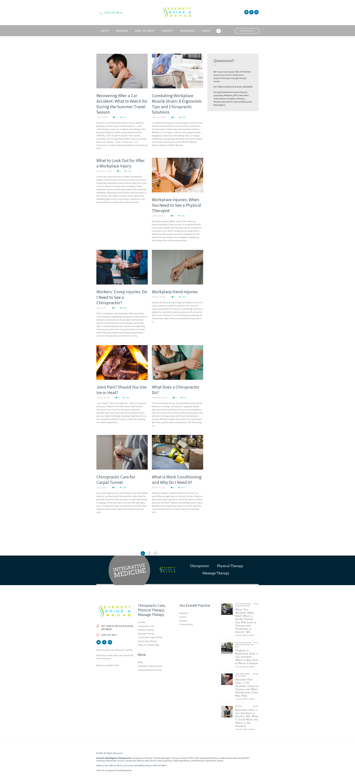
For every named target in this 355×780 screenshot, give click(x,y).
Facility (183, 616)
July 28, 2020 (101, 487)
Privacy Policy (186, 624)
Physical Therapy (146, 629)
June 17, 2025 (101, 117)
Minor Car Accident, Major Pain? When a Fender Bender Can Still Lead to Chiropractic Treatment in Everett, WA (245, 621)
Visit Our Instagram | (106, 770)
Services (142, 622)
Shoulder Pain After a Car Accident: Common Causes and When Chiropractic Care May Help (247, 687)
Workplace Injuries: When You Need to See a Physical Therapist (176, 205)
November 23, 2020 (159, 397)
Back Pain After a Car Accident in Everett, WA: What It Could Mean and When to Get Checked (246, 718)
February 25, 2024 (159, 117)
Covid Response (123, 770)
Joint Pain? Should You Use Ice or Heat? (121, 389)
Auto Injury (239, 604)
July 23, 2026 (240, 666)
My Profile (114, 665)
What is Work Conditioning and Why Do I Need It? (176, 479)
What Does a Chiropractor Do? (176, 389)
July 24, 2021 (101, 308)
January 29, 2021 (103, 397)
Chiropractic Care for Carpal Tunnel (115, 479)
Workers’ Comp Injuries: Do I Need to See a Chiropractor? (121, 297)
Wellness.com (103, 665)
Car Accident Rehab (242, 606)
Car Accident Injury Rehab (150, 637)
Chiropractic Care (146, 626)
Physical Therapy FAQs (148, 645)
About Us (184, 613)
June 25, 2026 (240, 699)
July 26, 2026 (240, 635)
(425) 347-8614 (109, 634)
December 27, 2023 (103, 171)
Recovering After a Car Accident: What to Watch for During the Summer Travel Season (122, 104)
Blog (140, 662)
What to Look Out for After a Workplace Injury (120, 163)
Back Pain (247, 604)
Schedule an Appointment (150, 666)
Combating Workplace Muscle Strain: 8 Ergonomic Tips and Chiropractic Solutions (177, 104)
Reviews (183, 620)
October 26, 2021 (158, 215)
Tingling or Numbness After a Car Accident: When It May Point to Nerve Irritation (246, 657)
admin (251, 635)
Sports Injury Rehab (147, 641)
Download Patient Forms (150, 669)
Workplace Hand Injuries (175, 291)
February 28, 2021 (159, 297)
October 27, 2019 (158, 487)
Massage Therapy (146, 633)
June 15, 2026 (240, 729)
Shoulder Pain (240, 676)
